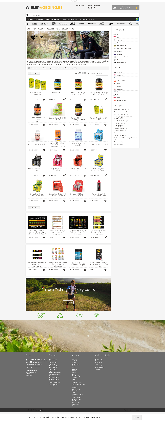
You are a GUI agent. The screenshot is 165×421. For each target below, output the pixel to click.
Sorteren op (91, 73)
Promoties (30, 19)
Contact (29, 355)
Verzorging (118, 126)
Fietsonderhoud (120, 128)
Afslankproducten (54, 374)
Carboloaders (53, 361)
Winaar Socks (121, 63)
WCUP (74, 401)
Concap (119, 40)
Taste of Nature (77, 399)
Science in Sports (122, 57)
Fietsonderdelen (120, 130)
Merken (75, 355)
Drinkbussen (119, 123)
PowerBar (75, 391)
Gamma (52, 355)
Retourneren (99, 361)
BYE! (118, 37)
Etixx (118, 43)
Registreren (97, 5)
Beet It (119, 83)
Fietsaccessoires (54, 376)
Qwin (73, 392)
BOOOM (120, 89)
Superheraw (121, 60)
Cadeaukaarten (120, 135)
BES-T (119, 86)
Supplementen (53, 371)
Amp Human (76, 364)
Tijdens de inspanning (122, 112)
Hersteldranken (54, 366)
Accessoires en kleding (70, 19)
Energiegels (52, 364)
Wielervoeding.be (103, 355)
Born (118, 34)
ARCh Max (120, 75)
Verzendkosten (99, 367)
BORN (74, 372)
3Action (119, 72)
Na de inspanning (121, 114)
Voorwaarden (99, 366)
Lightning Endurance (124, 48)
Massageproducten (55, 372)
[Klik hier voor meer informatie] (41, 315)
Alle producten (118, 144)
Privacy (97, 364)
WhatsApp (29, 367)
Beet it (74, 366)
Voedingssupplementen (53, 19)
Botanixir (120, 92)
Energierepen (53, 362)
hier (31, 361)
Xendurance (76, 404)
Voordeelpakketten (121, 121)
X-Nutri (74, 406)
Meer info (68, 302)
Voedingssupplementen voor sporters (123, 117)
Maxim (119, 54)
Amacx (119, 78)
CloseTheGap (121, 100)
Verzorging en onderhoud (87, 19)
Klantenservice (80, 5)
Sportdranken (53, 369)
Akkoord (137, 417)
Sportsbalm (75, 396)
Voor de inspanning (121, 109)
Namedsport (76, 389)
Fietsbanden (53, 381)
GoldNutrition (121, 46)
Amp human (121, 81)
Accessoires (119, 133)
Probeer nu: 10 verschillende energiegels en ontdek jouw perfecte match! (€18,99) (54, 68)
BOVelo (74, 371)
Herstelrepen (53, 367)
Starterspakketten (54, 382)
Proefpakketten (53, 384)
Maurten (120, 51)
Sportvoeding (39, 19)
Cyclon (74, 379)
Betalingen (98, 362)
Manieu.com (136, 410)
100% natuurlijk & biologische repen (125, 138)
